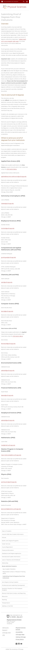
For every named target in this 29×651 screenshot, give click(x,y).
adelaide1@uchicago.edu (7, 370)
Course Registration (7, 547)
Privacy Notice (20, 639)
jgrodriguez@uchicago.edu (8, 257)
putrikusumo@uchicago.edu (9, 482)
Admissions (5, 627)
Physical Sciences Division (14, 7)
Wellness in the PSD (7, 606)
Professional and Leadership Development (13, 585)
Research (4, 630)
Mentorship (5, 563)
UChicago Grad (6, 632)
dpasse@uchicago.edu (7, 395)
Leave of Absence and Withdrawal (11, 560)
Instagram (19, 644)
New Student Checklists (9, 569)
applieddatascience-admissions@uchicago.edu (13, 176)
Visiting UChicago (21, 637)
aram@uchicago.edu (6, 282)
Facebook (16, 644)
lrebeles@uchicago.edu (7, 203)
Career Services (6, 544)
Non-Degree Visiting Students (10, 582)
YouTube (21, 644)
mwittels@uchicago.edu (7, 228)
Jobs (3, 635)
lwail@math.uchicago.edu (8, 445)
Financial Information (8, 550)
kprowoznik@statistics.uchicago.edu (11, 509)
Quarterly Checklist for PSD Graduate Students (12, 589)
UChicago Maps (20, 634)
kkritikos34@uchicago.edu (8, 343)
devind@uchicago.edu (7, 311)
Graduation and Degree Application (11, 553)
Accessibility (19, 632)
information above (18, 336)
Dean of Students (6, 531)
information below (12, 169)
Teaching (4, 599)
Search (23, 1)
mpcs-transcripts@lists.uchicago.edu (11, 455)
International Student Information (11, 556)
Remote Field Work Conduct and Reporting (14, 593)
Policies (4, 537)
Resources (5, 596)
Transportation (6, 603)
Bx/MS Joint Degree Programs (10, 540)
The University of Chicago (11, 1)
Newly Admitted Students (9, 566)
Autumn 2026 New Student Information (13, 534)
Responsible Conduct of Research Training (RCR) (14, 572)
